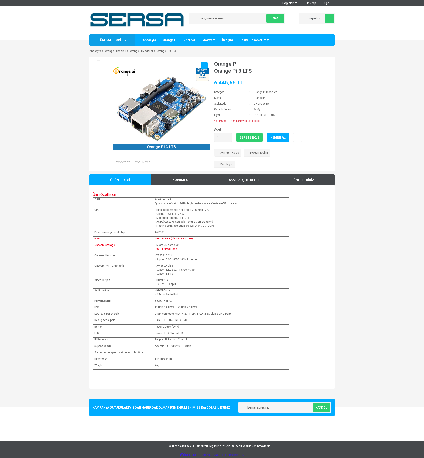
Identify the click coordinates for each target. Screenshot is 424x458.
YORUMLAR (181, 180)
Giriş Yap (310, 3)
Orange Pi (170, 40)
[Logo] (137, 20)
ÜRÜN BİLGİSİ (120, 180)
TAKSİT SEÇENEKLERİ (243, 180)
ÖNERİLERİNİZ (303, 180)
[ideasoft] (189, 455)
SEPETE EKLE (249, 137)
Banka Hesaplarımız (254, 40)
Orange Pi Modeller (265, 92)
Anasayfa (149, 40)
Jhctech (190, 40)
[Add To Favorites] (297, 137)
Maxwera (209, 40)
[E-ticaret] (211, 455)
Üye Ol (328, 3)
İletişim (227, 40)
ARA (275, 18)
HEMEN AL (278, 137)
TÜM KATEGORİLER (112, 40)
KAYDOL (321, 407)
